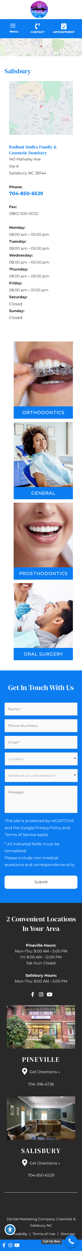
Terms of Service (20, 834)
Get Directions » (45, 1072)
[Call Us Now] (71, 1241)
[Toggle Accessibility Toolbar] (10, 1229)
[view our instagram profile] (41, 994)
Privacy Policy (49, 828)
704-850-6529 (26, 193)
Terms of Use (44, 1234)
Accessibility (17, 1234)
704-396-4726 (41, 1084)
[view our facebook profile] (32, 994)
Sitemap (68, 1234)
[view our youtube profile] (49, 994)
